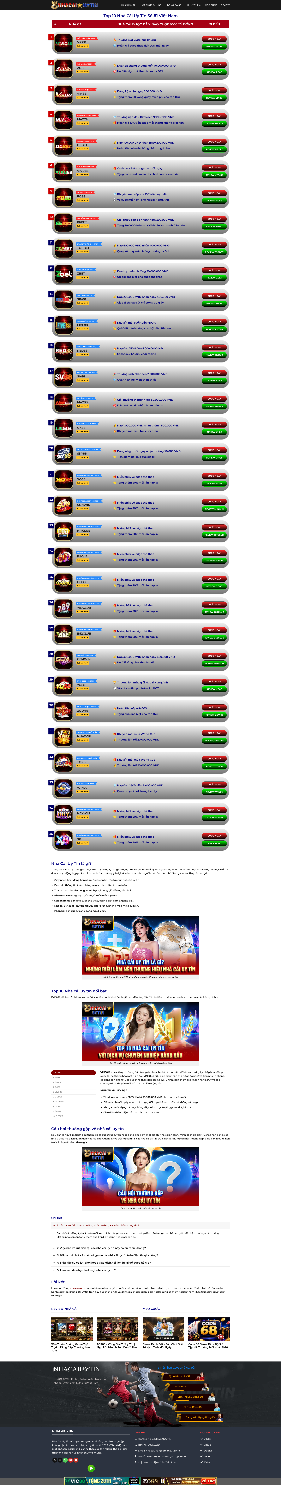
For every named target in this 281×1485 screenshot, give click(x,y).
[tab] (73, 1072)
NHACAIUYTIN (77, 1369)
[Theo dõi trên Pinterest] (70, 1460)
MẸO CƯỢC (211, 5)
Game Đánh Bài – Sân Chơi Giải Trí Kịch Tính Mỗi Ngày (163, 1346)
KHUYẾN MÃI (194, 5)
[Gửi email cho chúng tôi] (60, 1460)
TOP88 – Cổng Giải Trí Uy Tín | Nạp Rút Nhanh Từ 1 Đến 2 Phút (117, 1346)
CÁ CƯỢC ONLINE (151, 5)
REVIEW (225, 5)
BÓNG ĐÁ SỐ (174, 5)
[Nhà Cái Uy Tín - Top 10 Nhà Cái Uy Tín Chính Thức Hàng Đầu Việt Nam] (74, 5)
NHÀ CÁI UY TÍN (128, 5)
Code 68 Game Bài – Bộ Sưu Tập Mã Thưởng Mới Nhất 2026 (208, 1346)
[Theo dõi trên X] (54, 1460)
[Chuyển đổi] (54, 1225)
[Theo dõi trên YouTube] (75, 1460)
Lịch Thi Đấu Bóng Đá (190, 1396)
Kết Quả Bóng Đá (192, 1407)
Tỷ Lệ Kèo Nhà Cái (179, 1376)
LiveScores (180, 1386)
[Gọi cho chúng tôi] (65, 1460)
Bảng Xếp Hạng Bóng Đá (201, 1417)
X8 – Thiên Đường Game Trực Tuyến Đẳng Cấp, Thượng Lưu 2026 (70, 1347)
